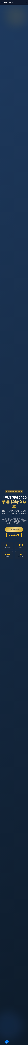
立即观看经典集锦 (15, 529)
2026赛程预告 (15, 535)
